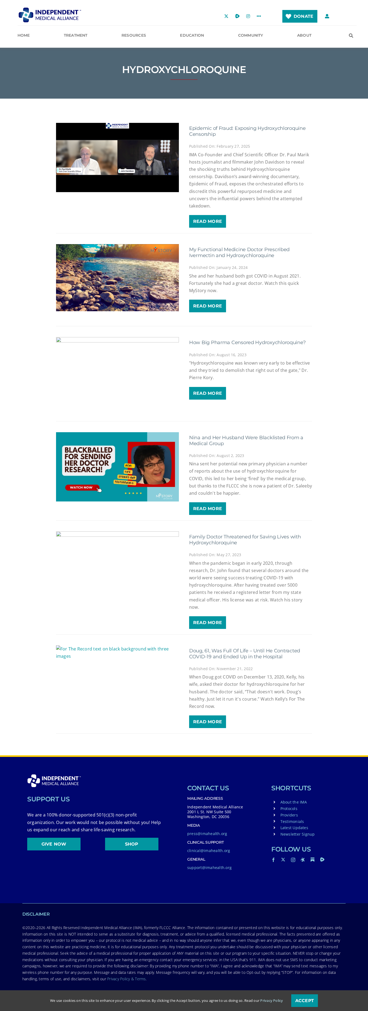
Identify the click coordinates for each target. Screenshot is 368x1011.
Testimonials (292, 821)
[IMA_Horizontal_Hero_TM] (49, 9)
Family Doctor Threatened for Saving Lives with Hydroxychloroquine (245, 540)
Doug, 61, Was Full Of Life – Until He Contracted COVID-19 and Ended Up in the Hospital (244, 654)
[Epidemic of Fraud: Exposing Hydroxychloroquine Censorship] (117, 157)
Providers (289, 815)
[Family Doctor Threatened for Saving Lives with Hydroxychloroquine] (117, 566)
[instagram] (293, 860)
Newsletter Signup (297, 834)
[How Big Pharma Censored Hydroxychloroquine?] (117, 371)
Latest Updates (294, 827)
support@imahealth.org (209, 867)
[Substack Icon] (312, 859)
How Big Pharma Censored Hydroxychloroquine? (247, 342)
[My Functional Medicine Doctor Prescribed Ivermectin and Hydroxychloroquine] (117, 277)
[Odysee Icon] (303, 859)
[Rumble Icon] (322, 859)
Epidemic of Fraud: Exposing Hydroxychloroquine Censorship (247, 131)
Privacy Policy (271, 1000)
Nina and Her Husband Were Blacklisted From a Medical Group (246, 440)
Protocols (288, 808)
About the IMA (293, 802)
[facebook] (273, 860)
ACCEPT (304, 1000)
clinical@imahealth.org (208, 850)
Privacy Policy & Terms (126, 978)
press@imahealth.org (207, 833)
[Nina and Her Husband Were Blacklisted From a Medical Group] (117, 466)
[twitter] (283, 859)
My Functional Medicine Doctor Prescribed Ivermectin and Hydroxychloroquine (239, 252)
